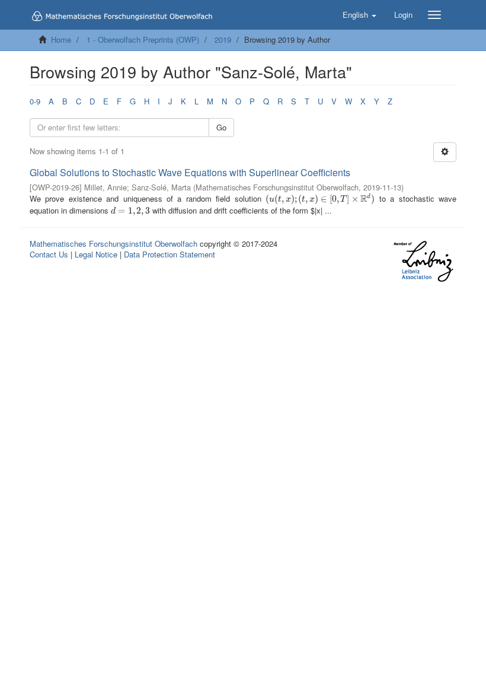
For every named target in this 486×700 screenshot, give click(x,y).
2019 (223, 39)
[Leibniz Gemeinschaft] (422, 261)
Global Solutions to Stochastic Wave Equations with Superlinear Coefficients (190, 172)
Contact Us (49, 254)
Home (61, 39)
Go (221, 127)
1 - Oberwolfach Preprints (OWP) (143, 39)
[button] (359, 15)
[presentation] (320, 198)
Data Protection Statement (169, 254)
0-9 (35, 101)
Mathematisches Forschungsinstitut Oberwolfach (113, 243)
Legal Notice (96, 254)
